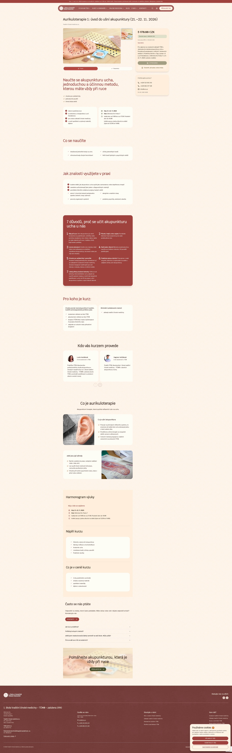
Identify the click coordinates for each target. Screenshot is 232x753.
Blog (128, 8)
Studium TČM (84, 8)
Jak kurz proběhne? (72, 627)
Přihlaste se (96, 669)
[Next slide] (100, 385)
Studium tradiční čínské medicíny (218, 716)
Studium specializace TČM (151, 724)
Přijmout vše (210, 738)
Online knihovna (115, 8)
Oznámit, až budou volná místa (153, 68)
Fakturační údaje (9, 736)
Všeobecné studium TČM (151, 721)
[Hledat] (152, 8)
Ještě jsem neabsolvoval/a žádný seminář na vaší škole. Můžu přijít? (88, 636)
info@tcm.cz (82, 720)
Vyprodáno (153, 63)
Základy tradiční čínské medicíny (153, 718)
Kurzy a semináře (99, 8)
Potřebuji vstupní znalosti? (74, 631)
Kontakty (142, 8)
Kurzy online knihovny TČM (216, 723)
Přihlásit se (166, 8)
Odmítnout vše (210, 743)
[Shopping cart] (157, 8)
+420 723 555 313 (84, 723)
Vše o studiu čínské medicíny (152, 716)
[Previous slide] (95, 385)
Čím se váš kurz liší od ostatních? (76, 640)
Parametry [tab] (116, 68)
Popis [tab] (81, 68)
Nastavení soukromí (210, 747)
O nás (133, 8)
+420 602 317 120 (84, 726)
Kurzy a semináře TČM (215, 721)
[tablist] (98, 68)
